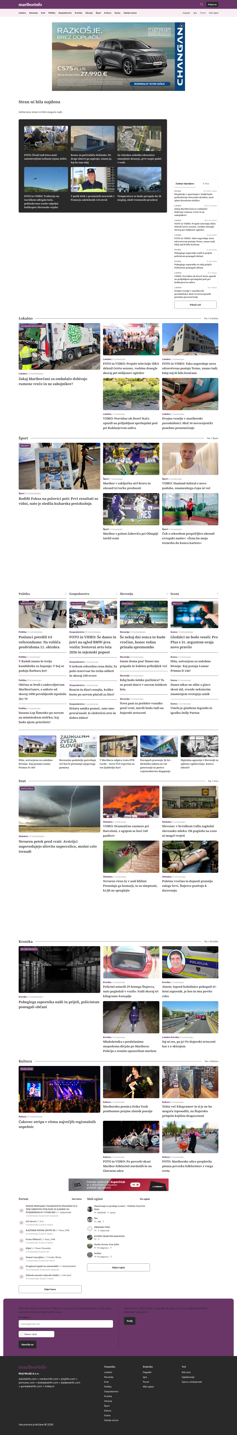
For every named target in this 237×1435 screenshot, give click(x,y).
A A (41, 1221)
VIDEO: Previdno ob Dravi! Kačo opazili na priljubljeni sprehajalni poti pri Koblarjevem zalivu (195, 279)
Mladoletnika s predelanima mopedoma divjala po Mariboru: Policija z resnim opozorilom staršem (129, 1046)
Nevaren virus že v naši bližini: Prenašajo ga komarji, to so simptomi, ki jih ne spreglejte (130, 885)
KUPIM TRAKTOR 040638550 (109, 1236)
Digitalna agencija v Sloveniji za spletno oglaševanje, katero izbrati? (199, 763)
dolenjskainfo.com (47, 1382)
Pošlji (129, 1320)
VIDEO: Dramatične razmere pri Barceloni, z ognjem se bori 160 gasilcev (126, 830)
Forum (203, 12)
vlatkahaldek (69, 1266)
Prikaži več (195, 304)
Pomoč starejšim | (35, 1257)
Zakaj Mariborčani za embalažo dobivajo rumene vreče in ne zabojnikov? (190, 211)
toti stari (66, 1275)
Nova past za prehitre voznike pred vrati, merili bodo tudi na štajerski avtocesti (142, 707)
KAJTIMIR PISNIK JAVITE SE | (41, 1230)
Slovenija (33, 12)
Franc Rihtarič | (34, 1239)
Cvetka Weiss (54, 1257)
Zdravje (89, 12)
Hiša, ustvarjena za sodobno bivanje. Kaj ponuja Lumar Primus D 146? (190, 665)
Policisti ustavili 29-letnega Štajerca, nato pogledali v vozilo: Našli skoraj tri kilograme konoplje (130, 991)
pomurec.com (27, 1382)
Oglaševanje (188, 1376)
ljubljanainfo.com (70, 1382)
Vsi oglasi (145, 1198)
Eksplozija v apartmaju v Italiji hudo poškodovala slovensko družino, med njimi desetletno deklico (193, 197)
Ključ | (29, 1248)
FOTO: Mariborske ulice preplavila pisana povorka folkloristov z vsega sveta (187, 1166)
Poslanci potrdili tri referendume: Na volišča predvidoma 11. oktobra (39, 642)
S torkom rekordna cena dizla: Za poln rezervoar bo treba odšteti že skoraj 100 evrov (93, 670)
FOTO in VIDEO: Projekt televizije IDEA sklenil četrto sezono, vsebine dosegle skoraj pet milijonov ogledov (195, 226)
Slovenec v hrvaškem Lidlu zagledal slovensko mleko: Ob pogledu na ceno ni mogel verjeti (189, 830)
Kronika (78, 12)
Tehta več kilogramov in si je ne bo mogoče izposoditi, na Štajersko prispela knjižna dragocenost (187, 1111)
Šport (98, 12)
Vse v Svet (213, 781)
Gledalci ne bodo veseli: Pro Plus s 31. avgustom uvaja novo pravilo (194, 642)
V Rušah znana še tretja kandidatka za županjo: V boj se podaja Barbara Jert (41, 665)
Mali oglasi (213, 12)
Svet (43, 12)
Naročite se (27, 1344)
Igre (195, 12)
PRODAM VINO (102, 1227)
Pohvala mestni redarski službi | (43, 1275)
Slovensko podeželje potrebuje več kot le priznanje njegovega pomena (77, 763)
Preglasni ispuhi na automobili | (43, 1266)
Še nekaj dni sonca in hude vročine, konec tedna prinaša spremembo (142, 642)
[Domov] (30, 4)
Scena (117, 12)
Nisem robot (30, 1334)
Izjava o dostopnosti (192, 1381)
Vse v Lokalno (211, 318)
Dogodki (186, 12)
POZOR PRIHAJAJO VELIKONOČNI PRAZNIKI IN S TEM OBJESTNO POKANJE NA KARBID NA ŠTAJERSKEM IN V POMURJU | (51, 1209)
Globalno (23, 836)
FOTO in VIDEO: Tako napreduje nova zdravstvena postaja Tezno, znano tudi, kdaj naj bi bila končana (194, 241)
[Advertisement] (195, 156)
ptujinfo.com (68, 1378)
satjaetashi (65, 1212)
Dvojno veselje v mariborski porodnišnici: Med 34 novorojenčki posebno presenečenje (192, 293)
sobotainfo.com (28, 1378)
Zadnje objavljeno (185, 183)
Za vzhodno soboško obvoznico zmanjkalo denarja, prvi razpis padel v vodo (139, 158)
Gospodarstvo (65, 12)
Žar (96, 1218)
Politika (51, 12)
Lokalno (22, 12)
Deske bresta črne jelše (106, 1244)
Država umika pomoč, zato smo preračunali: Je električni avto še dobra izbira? (92, 713)
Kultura (107, 12)
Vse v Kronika (211, 941)
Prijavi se (212, 4)
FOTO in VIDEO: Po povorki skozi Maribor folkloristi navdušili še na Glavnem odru (127, 1166)
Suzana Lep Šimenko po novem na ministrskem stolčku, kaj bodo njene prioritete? (41, 717)
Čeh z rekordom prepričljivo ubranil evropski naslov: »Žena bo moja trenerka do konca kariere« (188, 538)
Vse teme (77, 1198)
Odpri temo (50, 1289)
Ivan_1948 (64, 1230)
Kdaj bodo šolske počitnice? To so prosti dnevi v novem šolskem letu (143, 684)
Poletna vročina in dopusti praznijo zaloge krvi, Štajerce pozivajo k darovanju (187, 885)
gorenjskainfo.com (31, 1386)
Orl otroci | (32, 1221)
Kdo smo (186, 1372)
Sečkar (97, 1253)
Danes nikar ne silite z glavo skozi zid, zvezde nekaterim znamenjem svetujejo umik (190, 689)
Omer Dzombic (43, 1248)
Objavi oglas (118, 1267)
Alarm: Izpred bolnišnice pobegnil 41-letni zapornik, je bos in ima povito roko (189, 991)
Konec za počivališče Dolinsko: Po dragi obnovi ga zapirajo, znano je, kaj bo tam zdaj (91, 158)
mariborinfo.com (48, 1378)
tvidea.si (49, 1386)
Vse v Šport (212, 438)
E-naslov (24, 1317)
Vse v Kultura (211, 1061)
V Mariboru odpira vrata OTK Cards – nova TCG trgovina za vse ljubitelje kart (117, 763)
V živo (206, 183)
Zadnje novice (130, 12)
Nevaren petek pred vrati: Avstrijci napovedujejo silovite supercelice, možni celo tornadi (58, 846)
